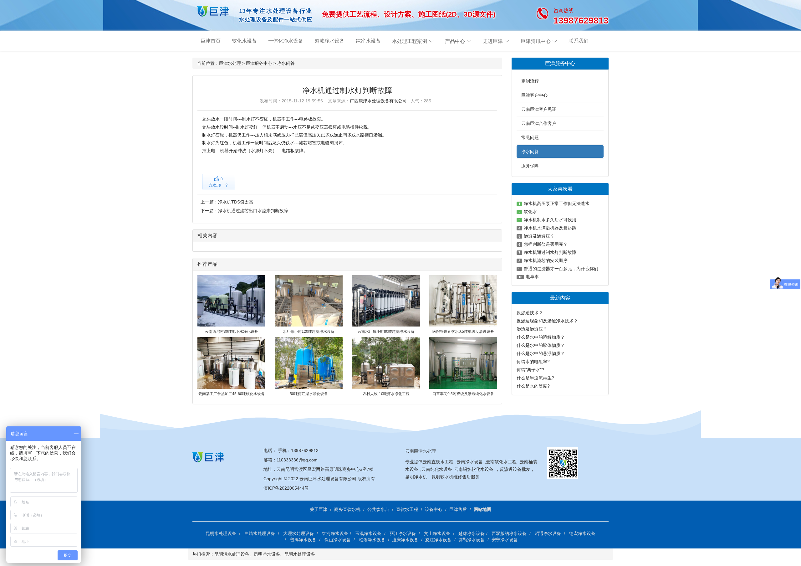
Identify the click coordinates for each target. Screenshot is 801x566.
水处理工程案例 (409, 41)
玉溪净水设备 (368, 533)
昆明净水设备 (267, 554)
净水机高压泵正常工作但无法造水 (556, 203)
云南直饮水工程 (438, 461)
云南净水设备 (470, 461)
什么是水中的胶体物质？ (541, 345)
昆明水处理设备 (221, 533)
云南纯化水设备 (436, 469)
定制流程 (530, 81)
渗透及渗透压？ (539, 236)
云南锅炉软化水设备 (473, 469)
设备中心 (433, 509)
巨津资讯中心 (536, 41)
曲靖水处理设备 (259, 533)
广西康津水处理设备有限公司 (378, 100)
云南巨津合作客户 (538, 123)
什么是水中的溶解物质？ (541, 337)
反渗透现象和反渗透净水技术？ (547, 320)
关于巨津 (318, 509)
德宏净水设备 (582, 533)
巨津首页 (211, 41)
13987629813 (305, 450)
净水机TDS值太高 (235, 201)
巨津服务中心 (259, 63)
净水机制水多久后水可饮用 (550, 219)
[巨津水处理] (213, 8)
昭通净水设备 (548, 533)
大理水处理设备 (298, 533)
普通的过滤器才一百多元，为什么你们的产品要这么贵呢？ (581, 268)
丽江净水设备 (403, 533)
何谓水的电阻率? (533, 361)
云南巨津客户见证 (538, 109)
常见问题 (530, 137)
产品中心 (455, 41)
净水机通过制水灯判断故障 (550, 252)
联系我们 (579, 41)
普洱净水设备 (303, 539)
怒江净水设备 (438, 539)
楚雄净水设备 (471, 533)
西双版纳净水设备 (509, 533)
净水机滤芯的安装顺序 (546, 260)
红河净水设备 (335, 533)
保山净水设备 (337, 539)
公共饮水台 (378, 509)
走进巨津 (493, 41)
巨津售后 (458, 509)
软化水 (530, 211)
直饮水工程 (407, 509)
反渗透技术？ (530, 312)
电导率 (532, 276)
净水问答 (286, 63)
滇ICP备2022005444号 (286, 488)
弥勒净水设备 (471, 539)
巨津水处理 (230, 63)
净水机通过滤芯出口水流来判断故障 (253, 210)
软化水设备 (244, 41)
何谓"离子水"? (530, 369)
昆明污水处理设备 (231, 554)
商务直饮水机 (347, 509)
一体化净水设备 (285, 41)
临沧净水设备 (372, 539)
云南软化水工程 (501, 461)
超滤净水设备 (329, 41)
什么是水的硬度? (533, 385)
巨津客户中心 (534, 95)
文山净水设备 (437, 533)
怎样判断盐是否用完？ (546, 244)
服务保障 (530, 165)
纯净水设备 (368, 41)
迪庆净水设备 (405, 539)
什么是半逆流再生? (535, 377)
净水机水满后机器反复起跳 (550, 227)
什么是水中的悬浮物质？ (541, 353)
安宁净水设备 (505, 539)
